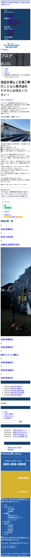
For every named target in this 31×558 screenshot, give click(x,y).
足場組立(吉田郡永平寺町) (10, 244)
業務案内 (7, 18)
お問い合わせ (12, 178)
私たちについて (9, 12)
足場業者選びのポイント (15, 22)
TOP (5, 10)
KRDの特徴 (11, 14)
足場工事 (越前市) (7, 370)
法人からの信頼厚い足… (20, 436)
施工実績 (7, 27)
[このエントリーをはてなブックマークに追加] (5, 206)
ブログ (6, 39)
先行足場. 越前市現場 (17, 391)
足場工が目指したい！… (20, 430)
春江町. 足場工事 (7, 237)
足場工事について (13, 20)
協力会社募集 (8, 37)
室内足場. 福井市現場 (17, 393)
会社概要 (10, 16)
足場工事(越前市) (7, 229)
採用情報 (10, 31)
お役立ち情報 (9, 414)
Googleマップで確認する (9, 546)
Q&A (6, 412)
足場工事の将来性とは (20, 434)
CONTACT (7, 49)
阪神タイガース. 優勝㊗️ (9, 355)
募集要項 (10, 35)
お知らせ (10, 100)
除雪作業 (10, 449)
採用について (8, 29)
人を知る (10, 33)
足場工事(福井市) (7, 378)
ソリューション (12, 24)
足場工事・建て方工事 (14, 447)
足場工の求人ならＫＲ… (20, 432)
